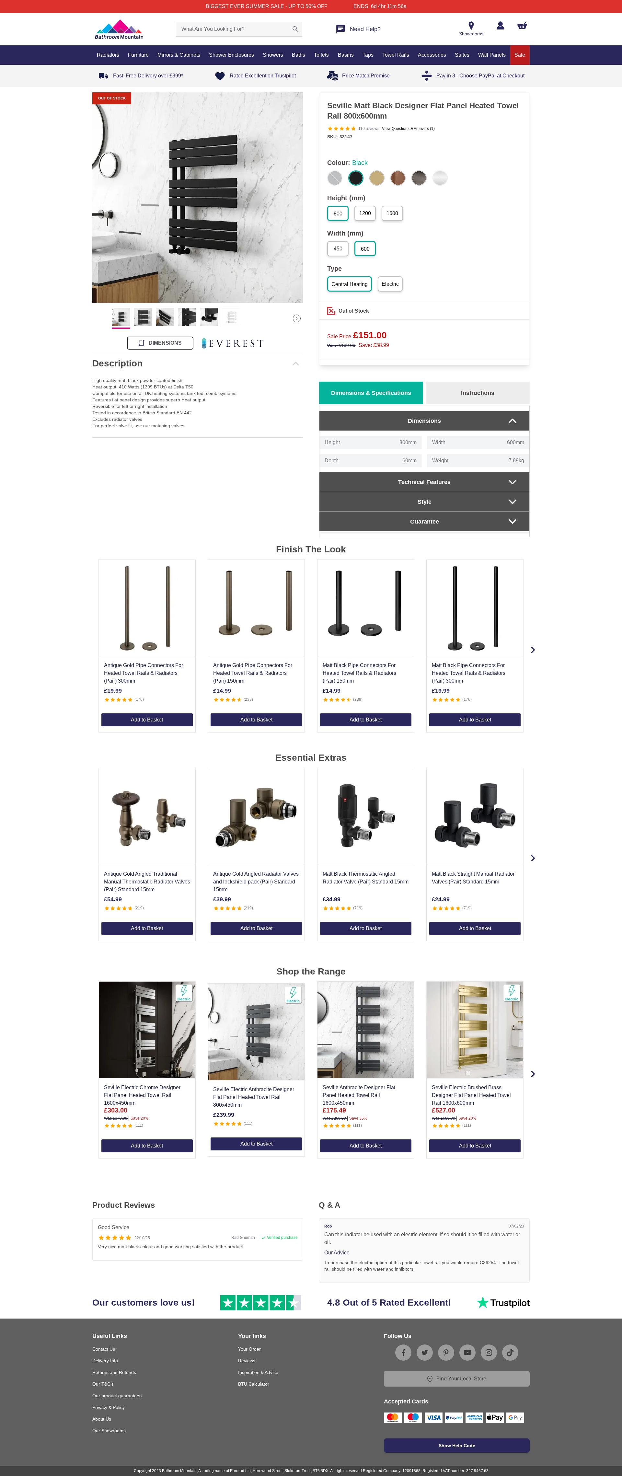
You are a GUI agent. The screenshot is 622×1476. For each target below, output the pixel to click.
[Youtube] (467, 1352)
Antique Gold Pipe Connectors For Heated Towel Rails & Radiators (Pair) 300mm (143, 673)
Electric (390, 284)
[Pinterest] (446, 1352)
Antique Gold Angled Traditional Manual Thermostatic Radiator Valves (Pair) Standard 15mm (147, 881)
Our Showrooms (109, 1430)
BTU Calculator (253, 1384)
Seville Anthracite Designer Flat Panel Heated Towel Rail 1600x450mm (359, 1095)
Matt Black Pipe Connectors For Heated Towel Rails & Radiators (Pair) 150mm (359, 673)
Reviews (246, 1360)
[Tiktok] (510, 1352)
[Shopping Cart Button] (522, 25)
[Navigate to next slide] (532, 649)
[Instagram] (489, 1352)
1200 (365, 213)
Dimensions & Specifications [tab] (371, 393)
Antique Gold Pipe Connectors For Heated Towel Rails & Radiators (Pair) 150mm (252, 673)
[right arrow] (297, 318)
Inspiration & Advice (258, 1372)
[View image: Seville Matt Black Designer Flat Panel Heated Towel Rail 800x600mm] (197, 197)
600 (365, 249)
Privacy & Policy (108, 1407)
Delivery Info (105, 1360)
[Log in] (500, 25)
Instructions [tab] (477, 393)
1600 (392, 213)
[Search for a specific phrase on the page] (295, 29)
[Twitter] (425, 1352)
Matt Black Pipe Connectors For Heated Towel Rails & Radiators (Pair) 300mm (468, 673)
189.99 (341, 345)
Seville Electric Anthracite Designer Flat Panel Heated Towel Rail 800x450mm (253, 1097)
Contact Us (103, 1349)
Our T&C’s (103, 1384)
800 (338, 213)
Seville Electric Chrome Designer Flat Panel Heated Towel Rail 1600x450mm (142, 1095)
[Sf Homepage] (119, 29)
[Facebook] (403, 1352)
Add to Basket (147, 719)
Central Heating (349, 284)
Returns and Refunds (114, 1372)
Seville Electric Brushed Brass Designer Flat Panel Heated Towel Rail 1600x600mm (471, 1095)
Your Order (249, 1349)
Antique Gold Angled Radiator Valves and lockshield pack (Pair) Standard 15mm (256, 881)
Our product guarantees (117, 1395)
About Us (101, 1419)
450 (338, 248)
